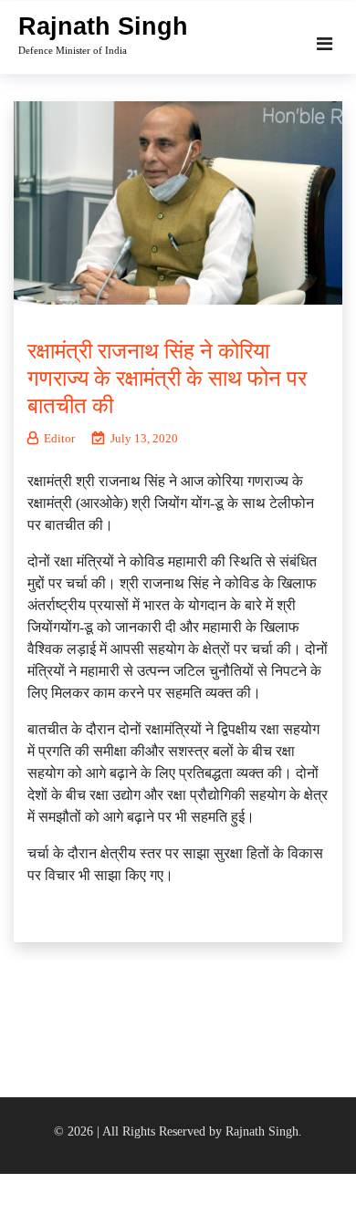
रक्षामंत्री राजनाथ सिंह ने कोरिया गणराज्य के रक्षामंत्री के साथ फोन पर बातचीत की (167, 378)
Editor (59, 438)
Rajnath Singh (103, 26)
